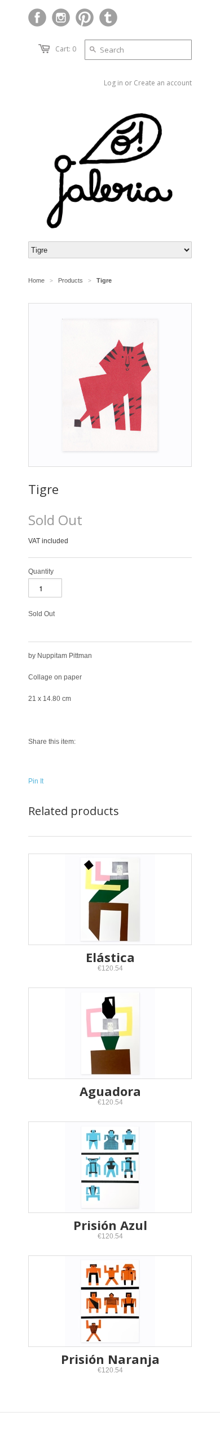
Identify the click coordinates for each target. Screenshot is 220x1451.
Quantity (41, 571)
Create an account (163, 83)
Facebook (37, 17)
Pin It (35, 781)
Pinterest (85, 17)
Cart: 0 (65, 49)
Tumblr (108, 17)
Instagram (61, 17)
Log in (113, 83)
